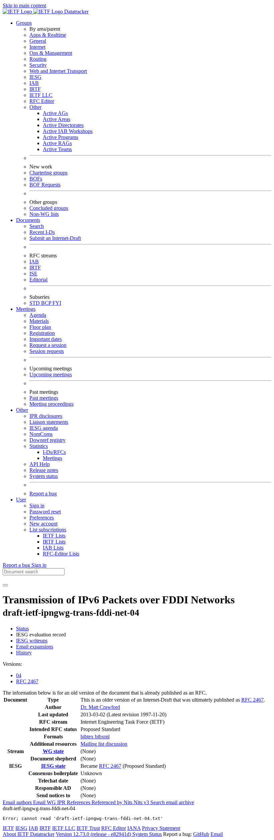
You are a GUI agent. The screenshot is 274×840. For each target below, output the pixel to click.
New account (43, 523)
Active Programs (60, 137)
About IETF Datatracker (28, 834)
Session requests (46, 351)
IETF (8, 828)
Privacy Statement (161, 828)
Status (22, 628)
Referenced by (108, 802)
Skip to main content (24, 5)
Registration (42, 333)
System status (43, 476)
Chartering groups (48, 172)
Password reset (45, 511)
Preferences (41, 517)
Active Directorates (63, 125)
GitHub (201, 834)
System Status (147, 834)
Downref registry (47, 440)
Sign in (36, 505)
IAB (34, 83)
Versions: (12, 664)
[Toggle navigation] (5, 585)
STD (35, 303)
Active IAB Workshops (68, 131)
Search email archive (172, 802)
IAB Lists (53, 548)
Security (38, 65)
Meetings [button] (25, 309)
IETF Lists (54, 535)
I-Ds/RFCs (54, 452)
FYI (56, 303)
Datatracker (76, 11)
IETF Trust (88, 828)
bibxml (102, 736)
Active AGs (55, 113)
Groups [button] (24, 23)
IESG (35, 77)
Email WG (45, 802)
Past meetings (43, 398)
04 (18, 675)
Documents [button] (28, 220)
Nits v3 (142, 802)
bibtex (88, 736)
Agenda (37, 315)
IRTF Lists (54, 542)
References (79, 802)
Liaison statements (48, 422)
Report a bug (43, 493)
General (37, 41)
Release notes (43, 470)
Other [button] (22, 410)
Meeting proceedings (51, 404)
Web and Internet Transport (58, 71)
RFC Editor (41, 101)
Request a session (47, 345)
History (24, 652)
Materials (39, 321)
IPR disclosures (45, 416)
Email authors (18, 802)
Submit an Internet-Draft (55, 238)
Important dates (45, 339)
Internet (37, 47)
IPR (62, 802)
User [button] (21, 499)
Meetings (52, 458)
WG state (53, 751)
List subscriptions (47, 529)
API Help (39, 464)
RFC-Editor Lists (61, 554)
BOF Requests (44, 185)
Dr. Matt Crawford (100, 707)
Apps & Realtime (47, 35)
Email (217, 834)
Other (35, 107)
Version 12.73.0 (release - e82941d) (94, 834)
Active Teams (57, 149)
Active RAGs (57, 143)
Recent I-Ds (42, 232)
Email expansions (34, 646)
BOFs (35, 179)
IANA (134, 828)
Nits (129, 802)
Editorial (38, 279)
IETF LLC (40, 95)
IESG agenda (43, 428)
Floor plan (40, 327)
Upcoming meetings (50, 374)
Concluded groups (48, 208)
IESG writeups (31, 640)
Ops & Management (50, 53)
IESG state (53, 766)
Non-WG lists (44, 214)
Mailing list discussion (104, 744)
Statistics (38, 446)
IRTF (35, 89)
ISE (33, 273)
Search (36, 226)
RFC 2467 (27, 681)
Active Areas (56, 119)
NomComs (40, 434)
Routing (37, 59)
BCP (46, 303)
